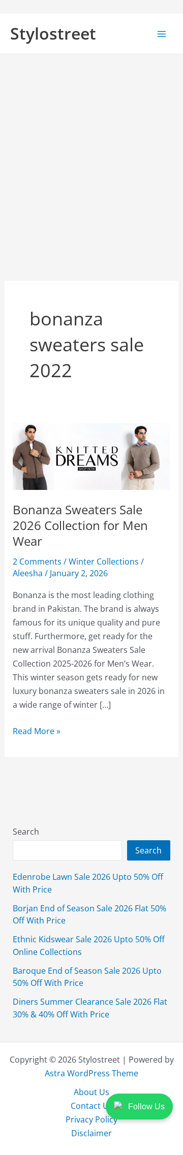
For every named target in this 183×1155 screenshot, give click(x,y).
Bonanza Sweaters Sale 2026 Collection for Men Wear (80, 525)
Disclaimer (91, 1133)
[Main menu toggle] (161, 33)
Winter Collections (104, 561)
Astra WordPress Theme (91, 1073)
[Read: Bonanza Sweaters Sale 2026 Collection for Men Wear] (91, 455)
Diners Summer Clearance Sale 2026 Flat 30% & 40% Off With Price (90, 1008)
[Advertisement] (91, 150)
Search (26, 831)
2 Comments (37, 561)
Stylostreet (53, 33)
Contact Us (92, 1105)
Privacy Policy (91, 1119)
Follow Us (146, 1106)
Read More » (36, 731)
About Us (91, 1092)
